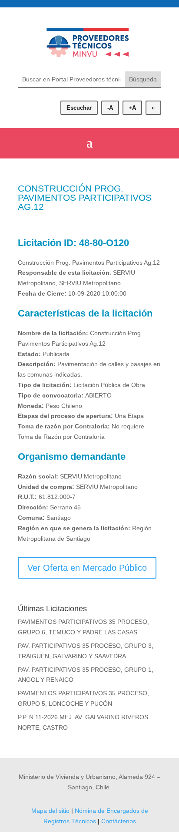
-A (110, 107)
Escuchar (79, 107)
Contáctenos (118, 821)
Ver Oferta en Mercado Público (87, 568)
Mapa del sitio (50, 810)
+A (132, 107)
